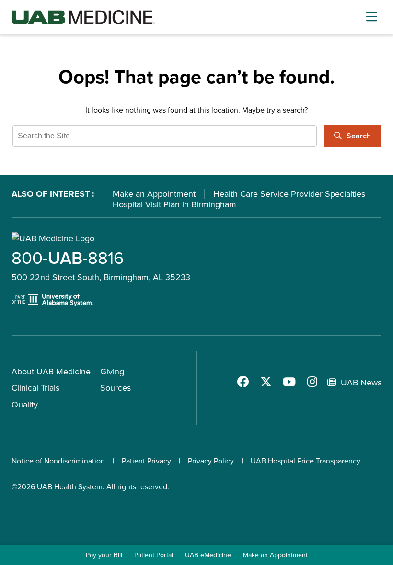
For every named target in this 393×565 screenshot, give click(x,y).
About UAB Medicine (51, 371)
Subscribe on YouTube (289, 381)
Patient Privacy (146, 460)
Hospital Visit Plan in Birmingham (174, 204)
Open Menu (371, 17)
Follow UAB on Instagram (312, 381)
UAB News (361, 382)
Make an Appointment (154, 194)
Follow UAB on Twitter (266, 381)
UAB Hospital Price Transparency (305, 460)
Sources (115, 388)
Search (359, 135)
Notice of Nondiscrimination (58, 460)
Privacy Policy (211, 460)
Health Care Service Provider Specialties (289, 194)
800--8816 (68, 258)
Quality (25, 404)
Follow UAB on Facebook (243, 381)
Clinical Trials (35, 388)
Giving (112, 371)
